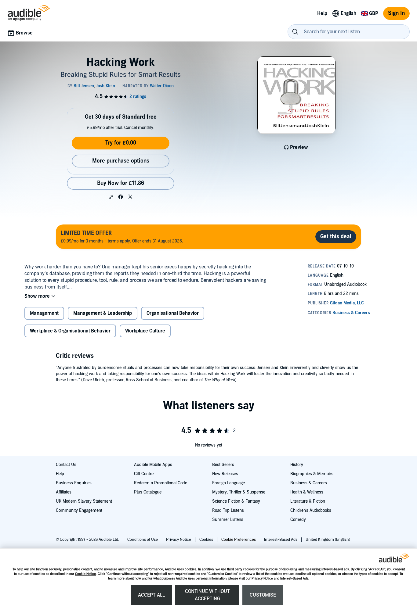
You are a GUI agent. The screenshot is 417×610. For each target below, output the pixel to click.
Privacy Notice (262, 578)
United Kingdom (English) (328, 539)
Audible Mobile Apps (153, 464)
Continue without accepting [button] (207, 595)
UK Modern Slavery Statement (84, 501)
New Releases (225, 473)
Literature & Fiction (307, 501)
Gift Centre (144, 473)
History (296, 464)
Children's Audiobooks (310, 510)
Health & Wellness (306, 492)
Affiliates (63, 492)
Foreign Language (228, 483)
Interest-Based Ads (294, 578)
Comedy (298, 519)
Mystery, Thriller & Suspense (238, 492)
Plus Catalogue (147, 492)
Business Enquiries (74, 483)
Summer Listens (227, 519)
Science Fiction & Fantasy (236, 501)
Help (60, 473)
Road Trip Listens (228, 510)
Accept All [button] (151, 595)
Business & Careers (308, 483)
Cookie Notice (85, 574)
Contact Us (66, 464)
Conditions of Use (143, 539)
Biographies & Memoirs (311, 473)
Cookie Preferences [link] (238, 539)
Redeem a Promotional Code (160, 483)
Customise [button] (262, 595)
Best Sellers (223, 464)
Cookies (206, 539)
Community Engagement (79, 510)
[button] (110, 197)
